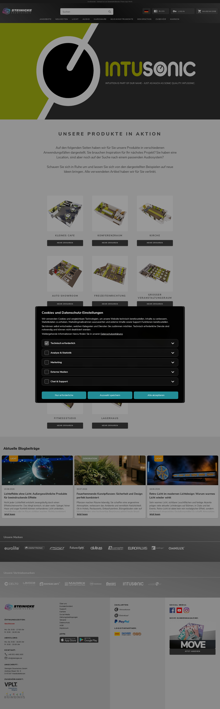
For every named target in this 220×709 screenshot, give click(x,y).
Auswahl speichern (110, 395)
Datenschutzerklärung (112, 333)
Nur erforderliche (64, 395)
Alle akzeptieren (156, 395)
